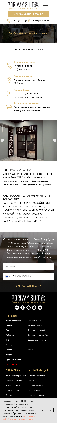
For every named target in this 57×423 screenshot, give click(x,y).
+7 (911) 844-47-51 (18, 21)
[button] (28, 14)
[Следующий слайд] (54, 140)
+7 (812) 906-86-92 (23, 69)
